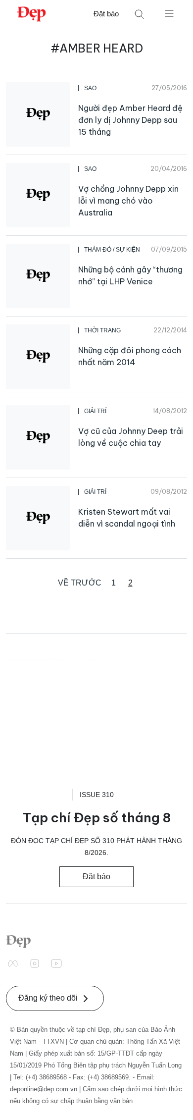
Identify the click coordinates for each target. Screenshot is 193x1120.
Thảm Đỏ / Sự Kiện (112, 250)
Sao (90, 88)
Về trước (79, 583)
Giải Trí (95, 411)
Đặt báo (106, 13)
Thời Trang (102, 330)
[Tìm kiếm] (139, 14)
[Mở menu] (169, 13)
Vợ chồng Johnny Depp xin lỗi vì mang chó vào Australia (128, 200)
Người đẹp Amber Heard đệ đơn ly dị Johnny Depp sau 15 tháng (130, 120)
